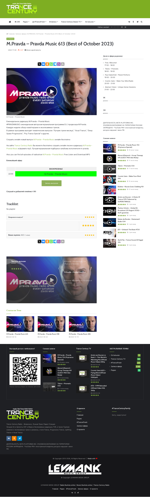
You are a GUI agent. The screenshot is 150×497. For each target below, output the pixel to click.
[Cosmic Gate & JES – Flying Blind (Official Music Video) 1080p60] (82, 373)
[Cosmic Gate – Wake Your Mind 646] (109, 179)
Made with (92, 458)
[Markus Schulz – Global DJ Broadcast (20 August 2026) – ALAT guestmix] (109, 211)
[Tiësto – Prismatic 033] (109, 169)
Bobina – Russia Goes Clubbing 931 (131, 187)
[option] (51, 279)
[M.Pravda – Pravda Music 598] (52, 324)
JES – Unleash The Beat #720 (129, 229)
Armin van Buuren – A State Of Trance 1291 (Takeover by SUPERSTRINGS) (129, 199)
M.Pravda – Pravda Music (44, 139)
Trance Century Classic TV (71, 22)
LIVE (18, 22)
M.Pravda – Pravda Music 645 (17, 334)
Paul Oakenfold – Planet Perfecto (117, 75)
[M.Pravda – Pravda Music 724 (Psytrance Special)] (109, 148)
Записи (53, 22)
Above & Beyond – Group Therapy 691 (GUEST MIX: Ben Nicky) (130, 156)
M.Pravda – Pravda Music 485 (80, 334)
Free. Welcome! (111, 63)
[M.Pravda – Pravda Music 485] (83, 324)
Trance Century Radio (23, 145)
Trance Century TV (118, 359)
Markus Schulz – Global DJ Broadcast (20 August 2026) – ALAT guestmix (129, 210)
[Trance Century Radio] (21, 8)
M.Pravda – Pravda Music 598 (48, 334)
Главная (11, 34)
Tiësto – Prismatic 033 (126, 166)
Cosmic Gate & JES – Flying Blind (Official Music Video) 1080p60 (98, 373)
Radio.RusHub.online (67, 485)
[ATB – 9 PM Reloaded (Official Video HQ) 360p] (82, 389)
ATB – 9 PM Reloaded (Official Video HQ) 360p (99, 388)
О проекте (81, 429)
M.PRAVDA (31, 34)
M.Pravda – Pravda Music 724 (33, 280)
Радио (25, 22)
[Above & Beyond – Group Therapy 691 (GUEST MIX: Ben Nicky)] (109, 158)
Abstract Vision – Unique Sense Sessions (120, 87)
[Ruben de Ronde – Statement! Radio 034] (109, 222)
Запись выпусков (51, 183)
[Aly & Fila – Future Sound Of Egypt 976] (109, 243)
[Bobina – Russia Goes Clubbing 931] (109, 190)
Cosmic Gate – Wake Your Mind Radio (119, 81)
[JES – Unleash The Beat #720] (109, 232)
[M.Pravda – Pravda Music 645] (20, 324)
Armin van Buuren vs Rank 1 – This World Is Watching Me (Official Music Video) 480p (99, 358)
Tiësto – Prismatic (111, 69)
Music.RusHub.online (84, 485)
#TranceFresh (39, 22)
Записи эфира (21, 34)
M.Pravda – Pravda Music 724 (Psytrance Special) (128, 146)
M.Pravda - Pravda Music (55, 174)
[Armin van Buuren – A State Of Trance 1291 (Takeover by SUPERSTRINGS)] (109, 200)
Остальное (89, 22)
